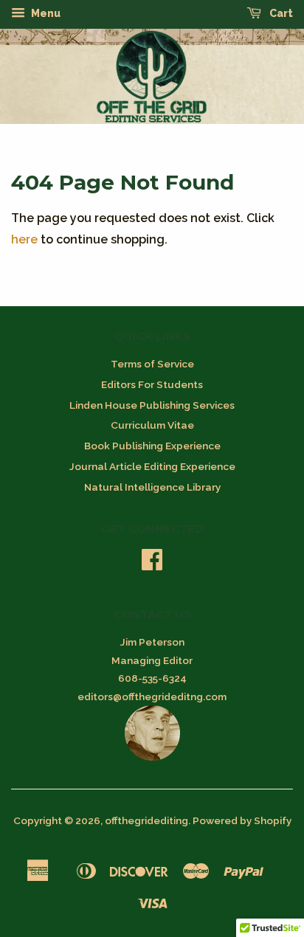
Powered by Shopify (242, 820)
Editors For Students (152, 384)
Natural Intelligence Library (152, 487)
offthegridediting (146, 820)
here (24, 239)
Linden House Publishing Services (152, 405)
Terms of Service (152, 364)
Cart (280, 13)
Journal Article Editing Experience (152, 466)
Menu (45, 13)
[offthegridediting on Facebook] (152, 564)
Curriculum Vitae (152, 425)
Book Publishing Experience (152, 446)
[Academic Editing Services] (152, 757)
